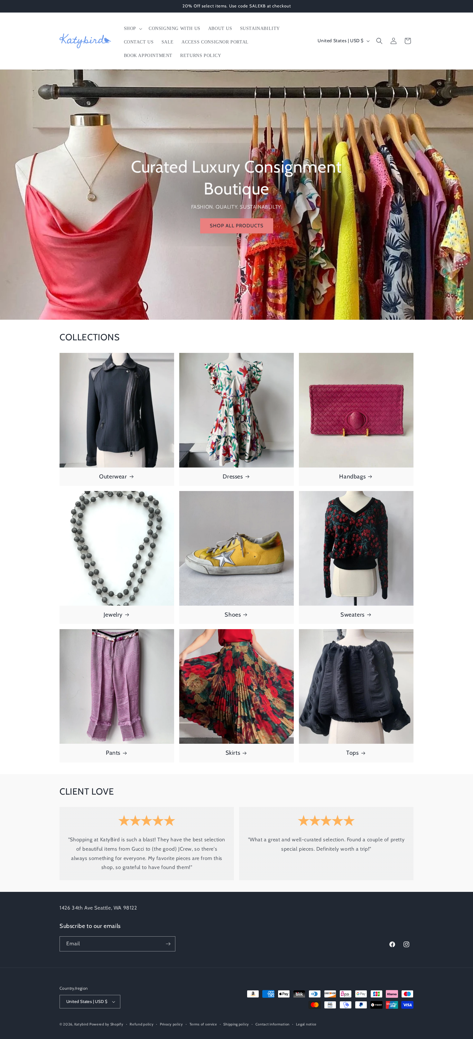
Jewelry (113, 614)
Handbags (352, 476)
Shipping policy (236, 1024)
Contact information (272, 1024)
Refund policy (141, 1024)
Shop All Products (237, 226)
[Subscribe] (168, 943)
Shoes (233, 614)
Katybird (81, 1024)
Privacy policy (171, 1024)
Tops (352, 752)
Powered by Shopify (106, 1024)
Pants (113, 752)
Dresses (233, 476)
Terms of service (203, 1024)
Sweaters (352, 614)
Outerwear (113, 476)
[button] (132, 28)
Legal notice (306, 1024)
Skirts (233, 752)
